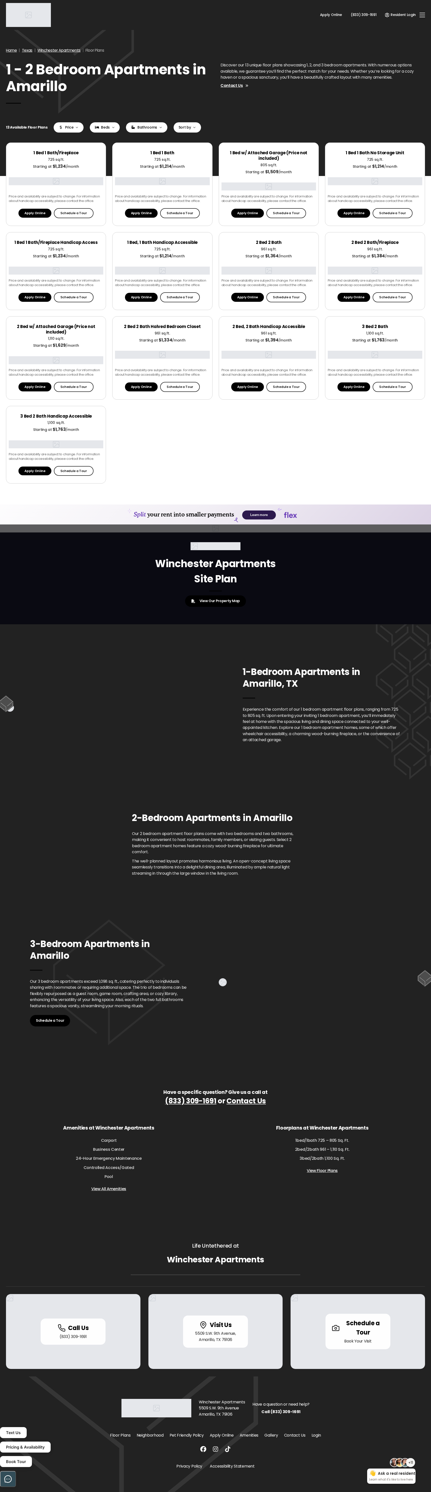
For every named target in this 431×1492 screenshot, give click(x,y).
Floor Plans (120, 1435)
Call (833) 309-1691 (281, 1412)
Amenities (249, 1435)
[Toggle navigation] (422, 15)
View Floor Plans (322, 1170)
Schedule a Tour (73, 213)
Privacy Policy (189, 1466)
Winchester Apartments (59, 50)
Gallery (271, 1435)
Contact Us (231, 85)
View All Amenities (108, 1189)
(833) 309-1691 (190, 1101)
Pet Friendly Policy (187, 1435)
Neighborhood (150, 1435)
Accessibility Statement (232, 1466)
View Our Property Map (220, 600)
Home (11, 50)
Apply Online (331, 14)
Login (316, 1435)
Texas (27, 50)
